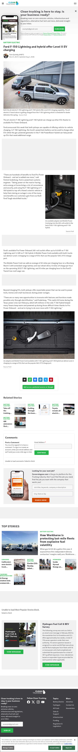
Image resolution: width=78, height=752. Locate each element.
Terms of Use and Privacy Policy (51, 33)
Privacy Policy (47, 34)
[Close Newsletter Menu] (75, 11)
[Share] (35, 380)
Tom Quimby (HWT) (16, 54)
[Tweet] (46, 380)
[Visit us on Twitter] (33, 702)
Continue (41, 453)
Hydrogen (57, 559)
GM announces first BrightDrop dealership (8, 424)
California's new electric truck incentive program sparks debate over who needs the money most (7, 564)
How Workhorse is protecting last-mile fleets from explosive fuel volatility (57, 540)
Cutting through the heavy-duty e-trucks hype (32, 410)
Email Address (40, 442)
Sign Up (7, 730)
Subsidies (5, 559)
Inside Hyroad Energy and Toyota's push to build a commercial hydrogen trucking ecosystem (57, 564)
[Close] (75, 740)
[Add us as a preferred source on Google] (30, 380)
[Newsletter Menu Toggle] (75, 3)
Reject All (69, 748)
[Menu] (3, 3)
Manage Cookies (8, 748)
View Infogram (14, 652)
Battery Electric (11, 42)
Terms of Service (58, 34)
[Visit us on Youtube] (42, 702)
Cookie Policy (68, 743)
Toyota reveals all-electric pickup (56, 410)
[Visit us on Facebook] (28, 702)
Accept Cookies (54, 748)
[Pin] (51, 380)
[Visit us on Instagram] (38, 702)
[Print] (25, 380)
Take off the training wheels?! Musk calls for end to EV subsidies (7, 410)
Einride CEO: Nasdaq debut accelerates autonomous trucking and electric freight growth (32, 566)
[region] (39, 744)
